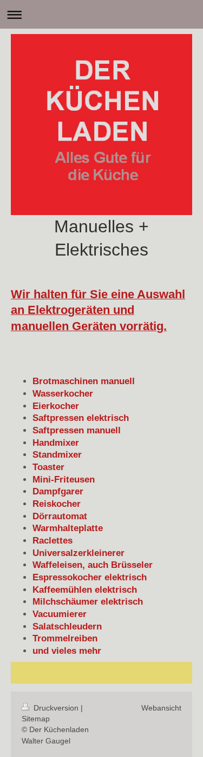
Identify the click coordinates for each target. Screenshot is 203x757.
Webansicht (161, 708)
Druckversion (56, 708)
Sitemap (36, 718)
